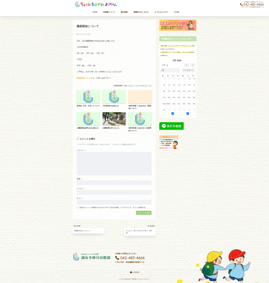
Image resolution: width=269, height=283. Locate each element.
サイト (79, 198)
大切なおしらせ (146, 86)
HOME (135, 272)
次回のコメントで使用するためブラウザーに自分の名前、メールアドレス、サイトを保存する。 (113, 207)
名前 (80, 179)
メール (80, 188)
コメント (81, 150)
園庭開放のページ (84, 78)
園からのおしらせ (131, 86)
